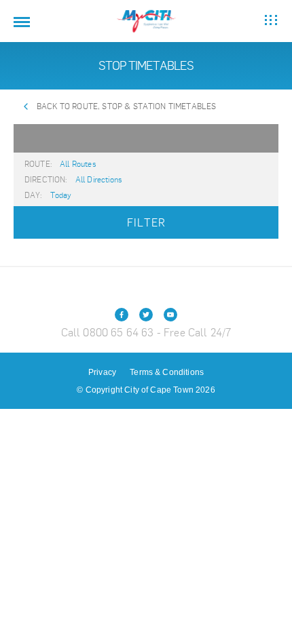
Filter (146, 222)
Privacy (102, 372)
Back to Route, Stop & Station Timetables (126, 106)
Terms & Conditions (167, 372)
